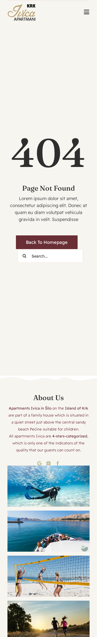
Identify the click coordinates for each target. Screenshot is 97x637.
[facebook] (57, 463)
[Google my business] (39, 463)
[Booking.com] (48, 463)
